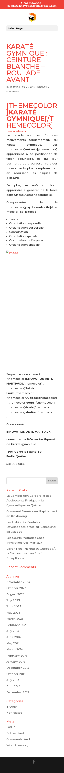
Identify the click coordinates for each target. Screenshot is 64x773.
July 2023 (13, 600)
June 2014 (13, 637)
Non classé (14, 712)
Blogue (41, 86)
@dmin (14, 86)
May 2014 (13, 643)
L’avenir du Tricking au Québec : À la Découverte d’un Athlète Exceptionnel (30, 553)
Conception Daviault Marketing (32, 768)
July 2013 (12, 680)
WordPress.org (17, 745)
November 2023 (18, 582)
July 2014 (12, 631)
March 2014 (14, 649)
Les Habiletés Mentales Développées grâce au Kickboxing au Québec (31, 526)
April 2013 (13, 686)
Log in (10, 727)
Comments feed (18, 739)
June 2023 (13, 606)
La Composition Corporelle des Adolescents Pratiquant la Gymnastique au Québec (28, 500)
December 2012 (17, 692)
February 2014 (16, 655)
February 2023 (17, 625)
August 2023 (15, 594)
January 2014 (15, 661)
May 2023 (13, 612)
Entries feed (15, 733)
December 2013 (17, 667)
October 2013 (15, 674)
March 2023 (14, 618)
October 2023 (16, 588)
